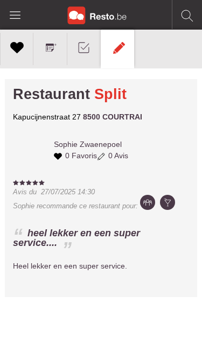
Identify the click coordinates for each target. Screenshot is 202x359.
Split (110, 94)
